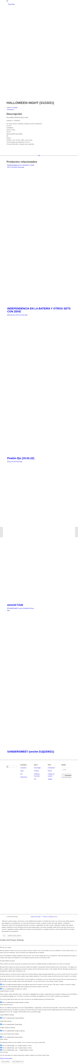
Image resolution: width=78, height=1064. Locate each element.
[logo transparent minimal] (10, 4)
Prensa (50, 771)
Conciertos (23, 768)
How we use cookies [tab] (5, 947)
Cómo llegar (37, 768)
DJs (21, 774)
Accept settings (5, 1061)
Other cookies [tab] (4, 1039)
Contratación (51, 768)
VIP (35, 779)
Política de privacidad (6, 1058)
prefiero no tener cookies (14, 935)
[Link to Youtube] (70, 916)
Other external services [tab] (6, 1004)
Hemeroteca (23, 777)
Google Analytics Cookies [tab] (7, 991)
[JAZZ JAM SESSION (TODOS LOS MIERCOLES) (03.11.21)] (76, 532)
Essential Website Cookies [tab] (7, 961)
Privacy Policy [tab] (4, 1052)
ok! (4, 935)
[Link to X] (67, 916)
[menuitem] (35, 916)
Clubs (21, 771)
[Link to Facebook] (61, 916)
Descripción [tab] (10, 109)
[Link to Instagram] (64, 916)
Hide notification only (17, 1061)
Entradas (15, 107)
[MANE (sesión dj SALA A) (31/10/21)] (1, 532)
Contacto (36, 771)
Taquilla (50, 779)
